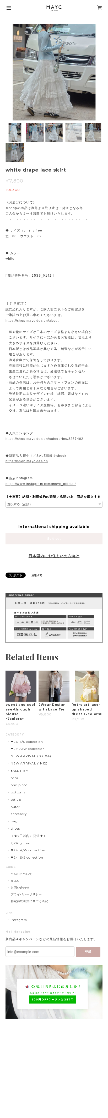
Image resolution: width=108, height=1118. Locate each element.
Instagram (19, 920)
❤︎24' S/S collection (27, 857)
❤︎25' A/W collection (28, 749)
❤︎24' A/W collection (28, 850)
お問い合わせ (20, 887)
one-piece (19, 785)
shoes (15, 828)
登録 (88, 951)
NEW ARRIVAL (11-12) (29, 763)
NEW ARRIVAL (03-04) (31, 756)
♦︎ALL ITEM (20, 771)
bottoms (18, 792)
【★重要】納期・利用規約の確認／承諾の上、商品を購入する (53, 497)
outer (15, 807)
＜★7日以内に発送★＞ (29, 836)
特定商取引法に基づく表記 (29, 901)
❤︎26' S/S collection (27, 742)
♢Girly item (21, 843)
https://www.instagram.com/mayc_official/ (41, 484)
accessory (19, 814)
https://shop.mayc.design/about (32, 321)
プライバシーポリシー (26, 894)
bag (14, 821)
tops (14, 778)
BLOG (15, 881)
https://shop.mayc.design (27, 461)
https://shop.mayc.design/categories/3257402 (45, 439)
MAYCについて (22, 874)
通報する (37, 575)
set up (16, 799)
